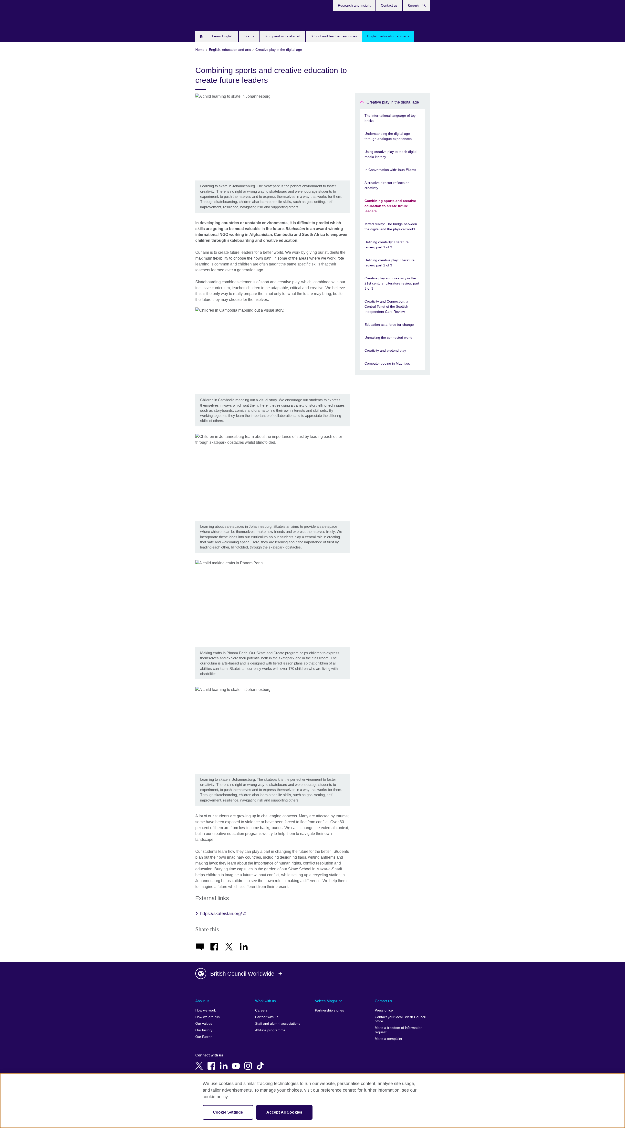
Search (427, 6)
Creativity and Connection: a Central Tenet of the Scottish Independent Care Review (386, 306)
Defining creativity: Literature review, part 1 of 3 (387, 244)
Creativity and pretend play (385, 350)
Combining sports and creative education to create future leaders (390, 206)
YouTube (237, 1062)
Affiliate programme (270, 1030)
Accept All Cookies (284, 1112)
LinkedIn (224, 1062)
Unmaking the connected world (388, 337)
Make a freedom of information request (398, 1030)
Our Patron (203, 1037)
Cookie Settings (228, 1112)
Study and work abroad (282, 36)
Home (201, 36)
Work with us (265, 1001)
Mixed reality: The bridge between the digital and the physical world (391, 226)
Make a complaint (388, 1039)
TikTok (261, 1062)
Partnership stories (329, 1010)
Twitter (200, 1062)
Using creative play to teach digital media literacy (391, 154)
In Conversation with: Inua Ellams (390, 170)
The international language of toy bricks (390, 118)
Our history (203, 1030)
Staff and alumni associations (277, 1023)
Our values (203, 1023)
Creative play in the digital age (392, 102)
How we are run (207, 1017)
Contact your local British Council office (400, 1019)
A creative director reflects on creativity (387, 185)
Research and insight (354, 5)
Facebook (212, 1062)
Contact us (389, 5)
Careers (261, 1010)
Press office (384, 1010)
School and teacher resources (334, 36)
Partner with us (266, 1017)
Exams (249, 36)
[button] (312, 973)
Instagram (249, 1062)
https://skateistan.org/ (221, 913)
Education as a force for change (389, 325)
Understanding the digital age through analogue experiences (388, 136)
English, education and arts (388, 36)
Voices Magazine (328, 1001)
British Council (209, 20)
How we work (205, 1010)
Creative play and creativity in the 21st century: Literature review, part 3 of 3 (392, 283)
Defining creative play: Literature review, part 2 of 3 (390, 262)
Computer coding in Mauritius (387, 363)
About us (202, 1001)
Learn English (222, 36)
